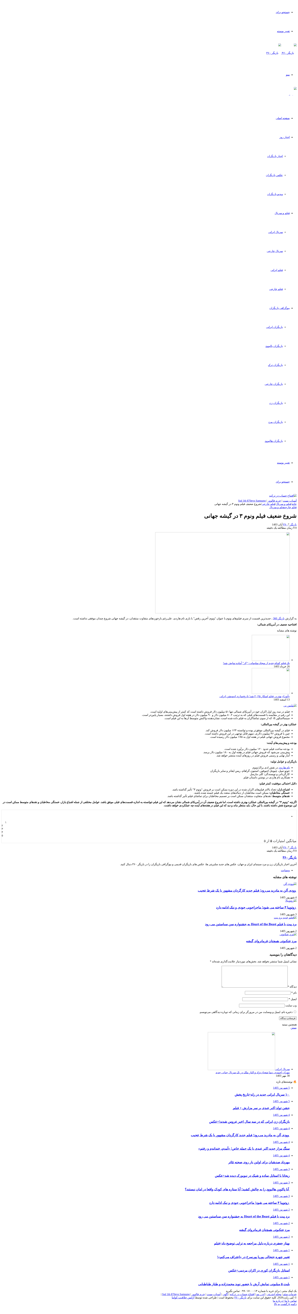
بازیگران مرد (275, 422)
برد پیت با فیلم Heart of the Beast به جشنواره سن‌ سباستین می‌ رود (251, 924)
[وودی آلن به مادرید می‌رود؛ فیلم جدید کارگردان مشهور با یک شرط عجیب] (290, 883)
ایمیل (293, 999)
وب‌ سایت (291, 1005)
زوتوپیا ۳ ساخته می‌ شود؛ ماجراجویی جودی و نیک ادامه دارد (256, 907)
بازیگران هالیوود (274, 440)
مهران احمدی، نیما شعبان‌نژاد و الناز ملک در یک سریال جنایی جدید (253, 1072)
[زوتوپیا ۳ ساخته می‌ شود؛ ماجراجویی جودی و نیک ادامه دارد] (291, 900)
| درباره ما (278, 1300)
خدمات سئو (290, 1294)
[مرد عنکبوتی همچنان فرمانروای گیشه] (288, 934)
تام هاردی (284, 767)
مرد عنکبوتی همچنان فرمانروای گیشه (271, 941)
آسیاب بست (290, 500)
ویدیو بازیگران (275, 194)
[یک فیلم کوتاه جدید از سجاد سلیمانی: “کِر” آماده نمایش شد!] (271, 659)
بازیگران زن (276, 403)
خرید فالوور (274, 500)
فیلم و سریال (282, 213)
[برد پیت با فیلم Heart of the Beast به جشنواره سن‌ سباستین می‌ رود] (285, 917)
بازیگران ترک (275, 365)
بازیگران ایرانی (274, 327)
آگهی (225, 1294)
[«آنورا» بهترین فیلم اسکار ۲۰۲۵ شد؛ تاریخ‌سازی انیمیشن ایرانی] (271, 693)
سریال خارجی (275, 251)
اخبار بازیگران (275, 156)
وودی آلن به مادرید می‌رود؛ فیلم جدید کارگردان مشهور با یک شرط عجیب (247, 890)
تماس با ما (290, 1300)
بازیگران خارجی (274, 384)
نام (294, 992)
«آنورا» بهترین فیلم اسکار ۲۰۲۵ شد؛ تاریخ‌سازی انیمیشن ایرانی (254, 696)
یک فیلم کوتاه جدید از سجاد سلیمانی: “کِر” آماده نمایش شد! (256, 663)
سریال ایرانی (275, 232)
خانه (294, 504)
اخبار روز (284, 137)
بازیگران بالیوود (274, 346)
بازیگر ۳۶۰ (290, 524)
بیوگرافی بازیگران (279, 308)
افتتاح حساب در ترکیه (242, 1294)
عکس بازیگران (274, 175)
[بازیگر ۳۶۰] (281, 52)
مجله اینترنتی (274, 1294)
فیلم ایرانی (277, 270)
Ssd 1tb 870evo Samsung (252, 500)
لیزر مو (260, 1294)
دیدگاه (292, 986)
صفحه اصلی (283, 118)
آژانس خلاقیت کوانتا (183, 1297)
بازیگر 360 (279, 618)
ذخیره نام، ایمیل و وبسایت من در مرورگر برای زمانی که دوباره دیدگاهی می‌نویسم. (245, 1012)
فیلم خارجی (276, 289)
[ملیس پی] (290, 705)
